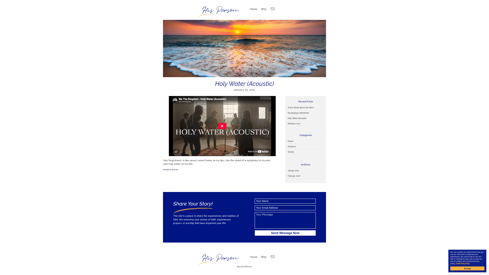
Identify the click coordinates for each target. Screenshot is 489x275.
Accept (467, 268)
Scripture (292, 147)
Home (253, 9)
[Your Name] (285, 201)
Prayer (290, 141)
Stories (175, 170)
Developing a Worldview (298, 113)
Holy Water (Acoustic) (297, 118)
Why (263, 9)
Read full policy (463, 263)
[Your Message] (285, 220)
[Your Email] (285, 208)
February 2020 (294, 176)
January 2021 (293, 171)
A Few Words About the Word (301, 108)
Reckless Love (294, 124)
